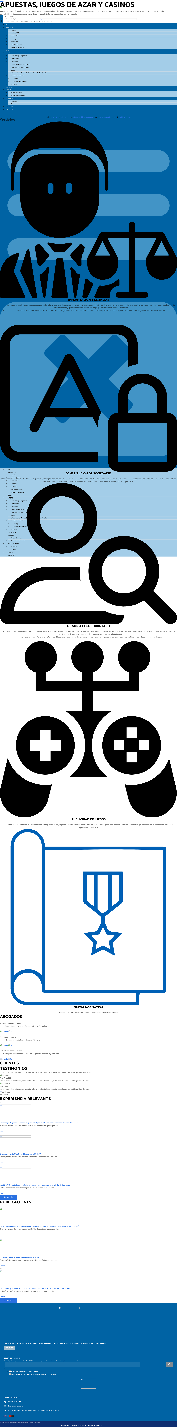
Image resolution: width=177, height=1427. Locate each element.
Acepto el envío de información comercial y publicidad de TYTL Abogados (34, 1374)
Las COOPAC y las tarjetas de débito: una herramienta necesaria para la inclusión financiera (35, 1185)
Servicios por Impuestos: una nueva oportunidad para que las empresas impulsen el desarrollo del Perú (39, 1123)
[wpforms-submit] (169, 1364)
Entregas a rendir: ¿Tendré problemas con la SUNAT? (20, 1154)
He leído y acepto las (24, 1371)
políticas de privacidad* (31, 1371)
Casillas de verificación (4, 1368)
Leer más (3, 1131)
